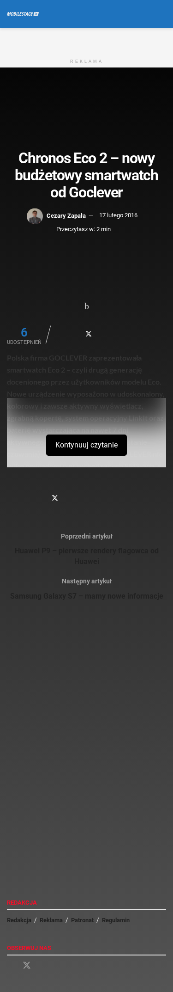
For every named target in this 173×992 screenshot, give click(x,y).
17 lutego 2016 (118, 215)
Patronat (82, 920)
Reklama (51, 920)
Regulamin (116, 920)
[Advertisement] (87, 39)
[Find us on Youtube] (43, 966)
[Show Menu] (145, 14)
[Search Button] (162, 14)
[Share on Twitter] (88, 333)
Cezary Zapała (66, 215)
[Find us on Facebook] (10, 966)
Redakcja (19, 920)
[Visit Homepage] (23, 14)
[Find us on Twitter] (27, 965)
